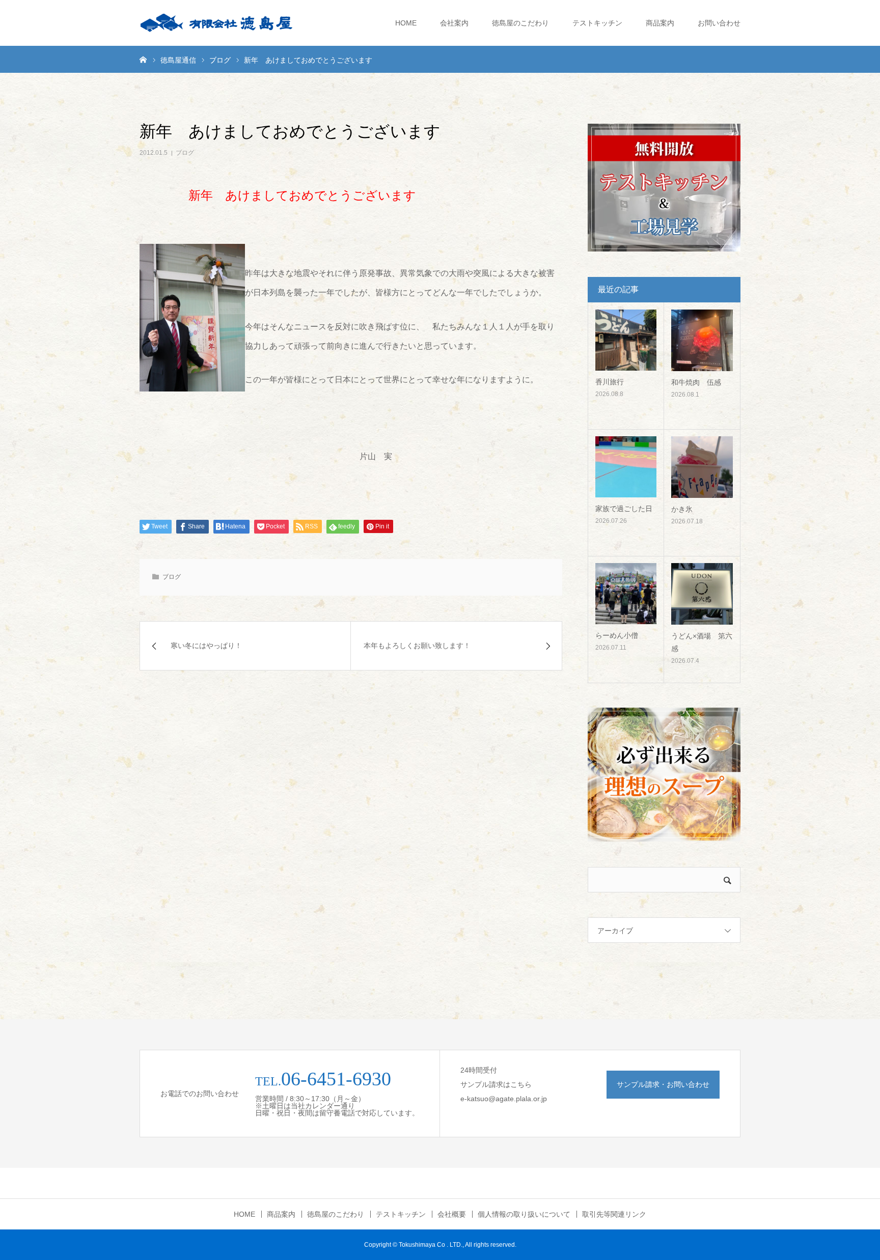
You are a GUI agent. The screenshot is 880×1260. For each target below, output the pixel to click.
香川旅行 (609, 382)
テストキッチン (597, 23)
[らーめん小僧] (625, 593)
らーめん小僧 (616, 635)
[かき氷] (702, 467)
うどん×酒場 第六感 (701, 642)
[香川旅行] (625, 340)
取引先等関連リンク (614, 1214)
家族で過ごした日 (623, 509)
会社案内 (454, 23)
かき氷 (682, 509)
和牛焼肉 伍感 (696, 382)
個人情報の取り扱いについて (524, 1214)
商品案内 (660, 23)
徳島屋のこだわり (520, 23)
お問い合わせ (719, 23)
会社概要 (451, 1214)
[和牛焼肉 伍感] (702, 340)
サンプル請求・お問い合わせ (663, 1084)
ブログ (185, 152)
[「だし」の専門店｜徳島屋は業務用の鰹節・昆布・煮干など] (216, 23)
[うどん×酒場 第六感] (702, 594)
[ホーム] (143, 59)
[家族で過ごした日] (625, 466)
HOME (406, 23)
